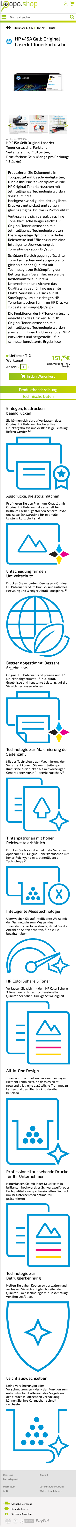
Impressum (9, 1486)
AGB (5, 1490)
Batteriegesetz (11, 1479)
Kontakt (44, 1474)
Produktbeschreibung (38, 389)
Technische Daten (38, 396)
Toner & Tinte (46, 28)
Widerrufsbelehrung (51, 1490)
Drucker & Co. (24, 28)
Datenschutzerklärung (52, 1486)
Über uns (8, 1474)
